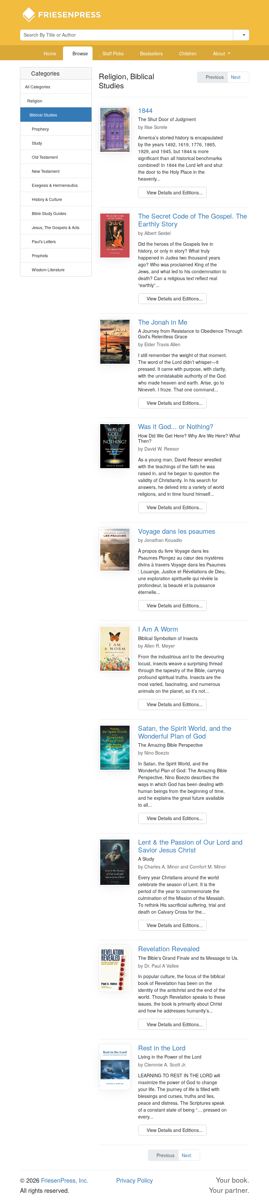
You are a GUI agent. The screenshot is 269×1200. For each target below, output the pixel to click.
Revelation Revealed (168, 948)
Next (236, 77)
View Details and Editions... (174, 192)
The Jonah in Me (162, 322)
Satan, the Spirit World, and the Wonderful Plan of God (184, 732)
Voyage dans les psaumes (176, 531)
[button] (219, 53)
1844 (145, 110)
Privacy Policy (134, 1180)
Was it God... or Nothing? (175, 426)
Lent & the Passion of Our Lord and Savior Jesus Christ (190, 845)
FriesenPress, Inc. (64, 1180)
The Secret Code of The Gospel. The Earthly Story (192, 219)
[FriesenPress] (66, 14)
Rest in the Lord (161, 1047)
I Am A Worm (158, 629)
